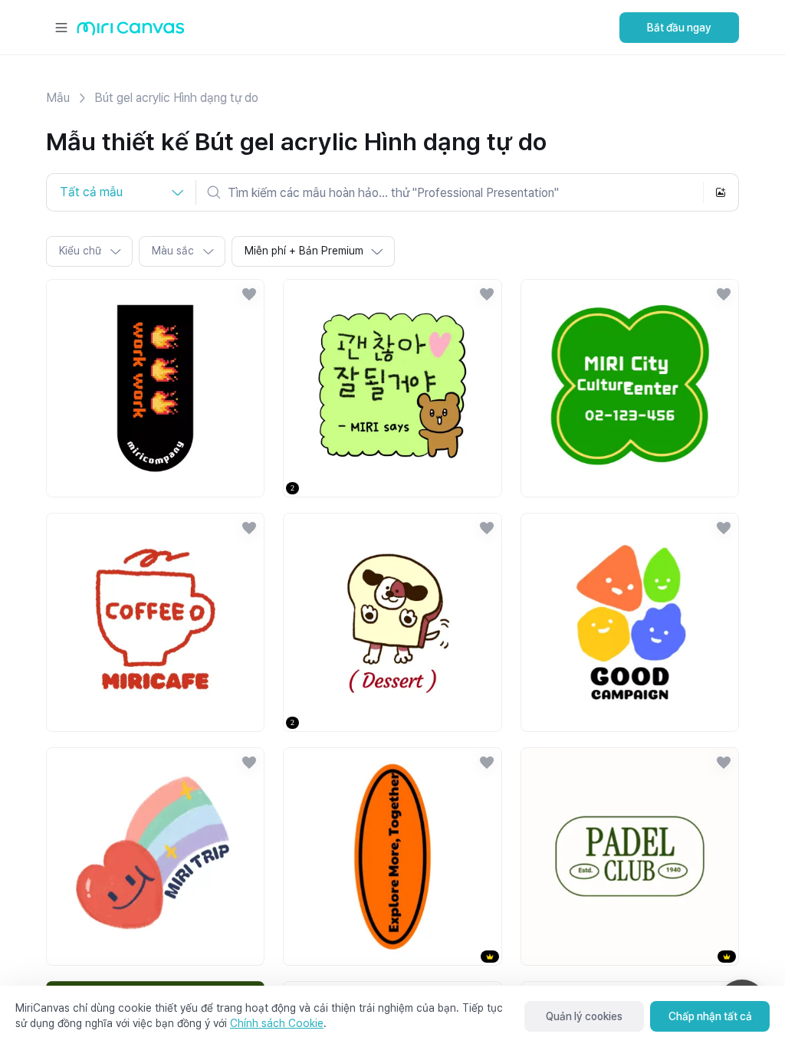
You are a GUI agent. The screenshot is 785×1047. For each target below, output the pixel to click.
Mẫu (58, 97)
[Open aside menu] (61, 27)
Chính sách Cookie (277, 1023)
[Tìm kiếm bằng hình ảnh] (720, 192)
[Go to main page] (131, 31)
